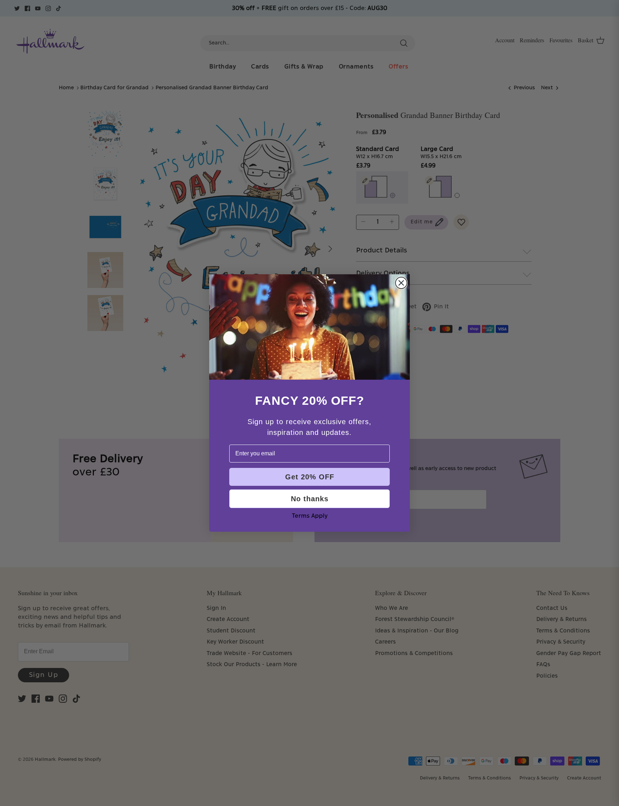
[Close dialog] (401, 283)
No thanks (309, 499)
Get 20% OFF (309, 477)
